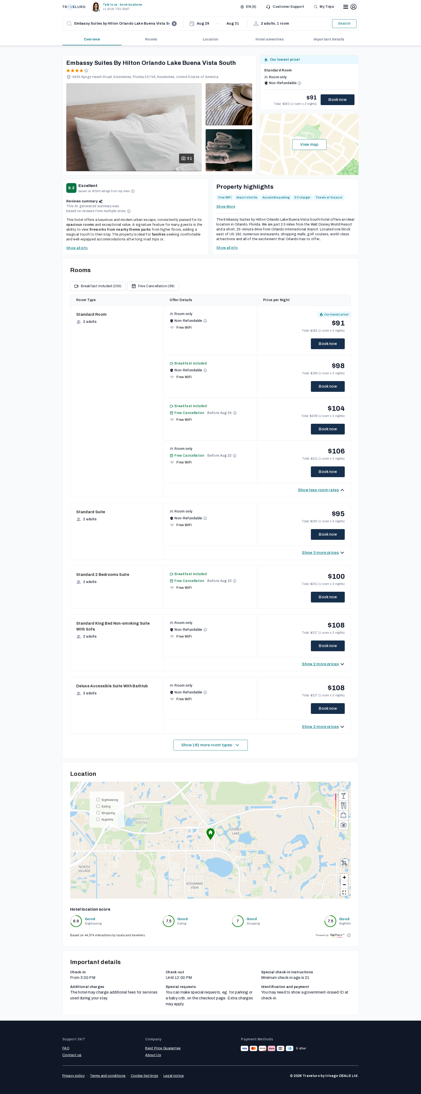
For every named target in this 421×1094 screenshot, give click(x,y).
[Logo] (73, 7)
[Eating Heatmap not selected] (343, 805)
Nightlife (107, 819)
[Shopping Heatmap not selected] (343, 815)
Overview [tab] (92, 39)
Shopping (108, 813)
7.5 (168, 921)
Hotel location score (90, 909)
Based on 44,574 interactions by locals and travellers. (107, 935)
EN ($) (251, 7)
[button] (117, 7)
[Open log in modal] (350, 6)
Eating (106, 806)
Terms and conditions (107, 1076)
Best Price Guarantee (163, 1048)
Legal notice (173, 1076)
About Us (153, 1055)
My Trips (327, 7)
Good (90, 919)
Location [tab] (211, 39)
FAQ (65, 1048)
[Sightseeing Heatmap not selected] (343, 825)
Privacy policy (73, 1076)
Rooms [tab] (151, 39)
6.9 (76, 921)
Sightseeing (110, 800)
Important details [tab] (329, 39)
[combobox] (121, 23)
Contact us (71, 1055)
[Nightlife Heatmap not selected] (343, 796)
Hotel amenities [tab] (270, 39)
